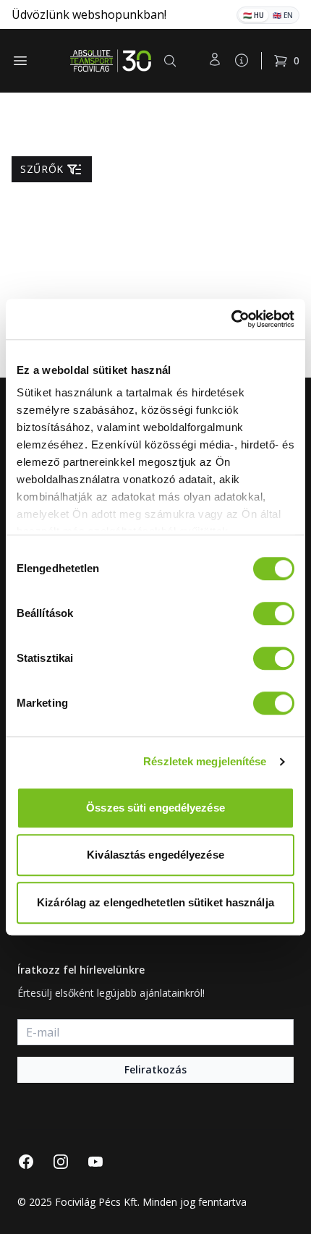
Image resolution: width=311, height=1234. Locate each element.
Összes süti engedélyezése (155, 807)
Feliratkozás (155, 1069)
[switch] (273, 613)
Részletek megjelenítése (204, 761)
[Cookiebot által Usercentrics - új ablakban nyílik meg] (231, 319)
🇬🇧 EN (283, 15)
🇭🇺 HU (253, 15)
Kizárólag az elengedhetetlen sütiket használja (155, 902)
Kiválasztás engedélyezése (155, 854)
